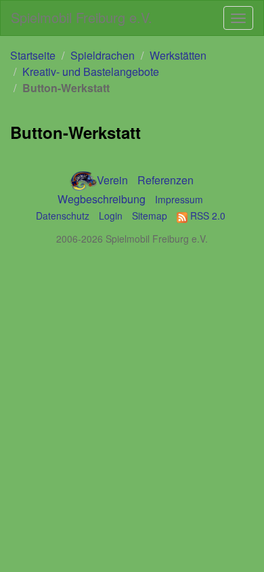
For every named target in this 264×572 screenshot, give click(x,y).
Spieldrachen (102, 55)
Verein (112, 180)
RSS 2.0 (206, 215)
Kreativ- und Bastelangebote (90, 71)
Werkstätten (178, 55)
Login (111, 215)
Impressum (179, 199)
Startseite (33, 55)
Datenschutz (62, 215)
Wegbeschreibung (102, 199)
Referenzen (165, 180)
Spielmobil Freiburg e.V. (81, 17)
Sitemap (149, 215)
